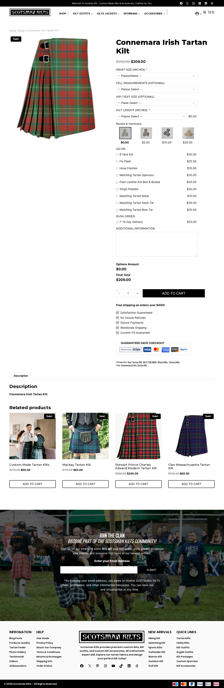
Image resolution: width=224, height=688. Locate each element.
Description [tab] (21, 375)
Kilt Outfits (183, 647)
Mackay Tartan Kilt (76, 465)
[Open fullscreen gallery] (99, 138)
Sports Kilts (155, 647)
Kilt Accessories (186, 665)
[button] (200, 13)
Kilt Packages (184, 656)
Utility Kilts (182, 643)
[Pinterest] (199, 3)
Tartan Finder (17, 647)
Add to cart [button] (33, 484)
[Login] (198, 13)
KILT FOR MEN (149, 362)
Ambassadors (17, 665)
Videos (13, 661)
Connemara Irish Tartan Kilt (134, 365)
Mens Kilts (163, 362)
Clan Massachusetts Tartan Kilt (189, 466)
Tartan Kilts (174, 362)
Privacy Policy (44, 643)
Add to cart (173, 293)
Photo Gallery (17, 652)
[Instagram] (193, 3)
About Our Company (48, 647)
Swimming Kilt (156, 643)
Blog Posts (15, 638)
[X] (187, 3)
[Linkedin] (206, 3)
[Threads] (212, 3)
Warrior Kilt (155, 656)
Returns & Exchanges (48, 656)
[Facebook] (181, 3)
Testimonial (16, 656)
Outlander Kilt (156, 652)
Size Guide (42, 638)
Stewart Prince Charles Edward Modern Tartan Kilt (136, 466)
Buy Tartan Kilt (135, 362)
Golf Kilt (153, 665)
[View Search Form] (204, 12)
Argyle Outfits (184, 652)
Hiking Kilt (154, 638)
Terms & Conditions (48, 652)
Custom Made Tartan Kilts (29, 465)
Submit (151, 569)
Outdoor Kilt (155, 661)
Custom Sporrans (187, 661)
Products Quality (19, 643)
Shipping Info (44, 661)
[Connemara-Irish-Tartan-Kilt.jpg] (56, 88)
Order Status (44, 665)
